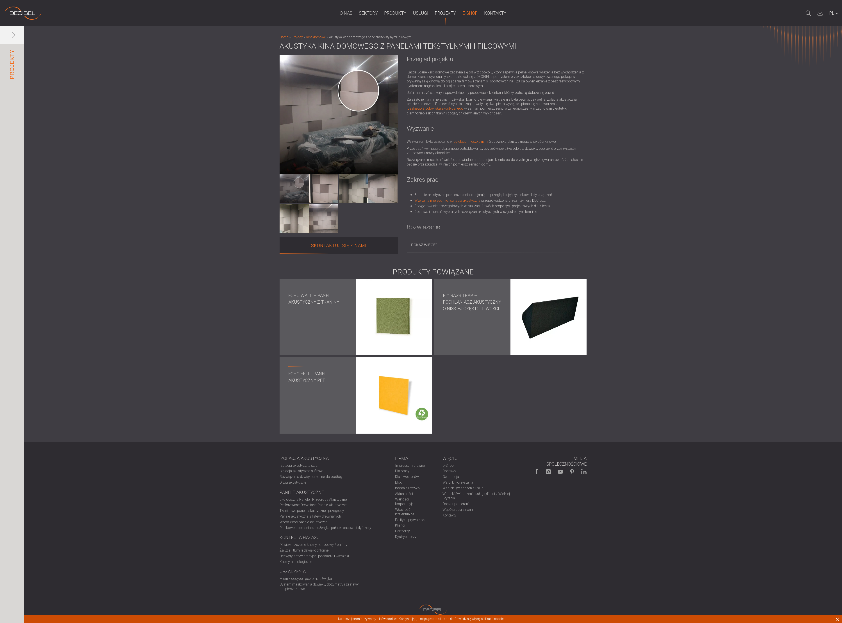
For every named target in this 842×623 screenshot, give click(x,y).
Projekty (445, 13)
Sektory (368, 13)
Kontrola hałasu (300, 537)
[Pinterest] (572, 471)
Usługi (420, 13)
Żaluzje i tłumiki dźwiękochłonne (304, 550)
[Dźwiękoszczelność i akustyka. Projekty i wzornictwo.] (22, 13)
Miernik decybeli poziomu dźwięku (306, 579)
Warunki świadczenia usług (462, 488)
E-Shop (470, 13)
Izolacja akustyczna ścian (299, 465)
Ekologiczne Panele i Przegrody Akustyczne (313, 499)
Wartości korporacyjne (405, 501)
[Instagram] (548, 471)
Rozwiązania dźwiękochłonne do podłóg (311, 477)
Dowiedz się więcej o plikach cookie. (479, 619)
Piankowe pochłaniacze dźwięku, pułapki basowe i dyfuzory (325, 528)
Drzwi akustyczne (293, 482)
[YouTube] (560, 471)
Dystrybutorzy (405, 537)
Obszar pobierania (456, 504)
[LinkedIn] (584, 471)
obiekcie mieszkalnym (470, 141)
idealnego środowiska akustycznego (435, 108)
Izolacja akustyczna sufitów (301, 471)
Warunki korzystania (457, 482)
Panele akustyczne (302, 492)
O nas (346, 13)
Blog (398, 482)
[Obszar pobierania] (820, 13)
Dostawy (449, 471)
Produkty (395, 13)
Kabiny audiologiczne (296, 562)
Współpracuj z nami (457, 509)
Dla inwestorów (407, 477)
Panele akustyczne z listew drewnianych (310, 516)
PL (831, 13)
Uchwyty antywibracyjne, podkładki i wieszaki (314, 556)
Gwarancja (450, 477)
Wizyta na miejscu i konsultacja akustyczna (447, 200)
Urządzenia (293, 571)
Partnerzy (402, 531)
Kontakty (495, 13)
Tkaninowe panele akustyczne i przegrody (312, 511)
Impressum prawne (410, 465)
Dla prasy (402, 471)
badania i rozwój (407, 488)
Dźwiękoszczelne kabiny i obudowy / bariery (313, 545)
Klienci (400, 525)
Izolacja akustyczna (304, 458)
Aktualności (404, 494)
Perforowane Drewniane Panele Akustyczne (313, 505)
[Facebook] (536, 471)
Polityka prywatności (411, 520)
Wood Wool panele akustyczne (304, 522)
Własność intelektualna (404, 511)
